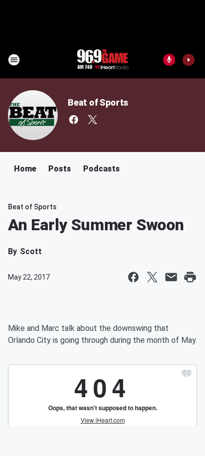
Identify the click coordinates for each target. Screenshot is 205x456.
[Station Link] (102, 60)
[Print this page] (190, 277)
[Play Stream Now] (189, 60)
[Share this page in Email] (171, 277)
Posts (59, 168)
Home (25, 168)
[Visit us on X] (93, 120)
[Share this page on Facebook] (133, 277)
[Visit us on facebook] (74, 120)
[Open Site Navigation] (14, 60)
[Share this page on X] (152, 277)
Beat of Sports (98, 102)
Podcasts (101, 168)
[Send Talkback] (169, 60)
